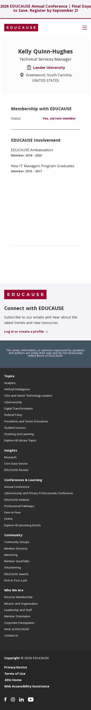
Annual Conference (16, 487)
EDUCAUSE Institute (16, 500)
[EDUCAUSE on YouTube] (31, 699)
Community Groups (16, 542)
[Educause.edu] (25, 295)
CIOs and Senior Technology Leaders (28, 396)
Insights (10, 451)
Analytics (10, 383)
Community (13, 535)
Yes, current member (59, 119)
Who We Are (13, 590)
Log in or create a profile (24, 332)
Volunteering (12, 568)
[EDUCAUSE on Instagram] (13, 699)
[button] (84, 27)
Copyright (12, 658)
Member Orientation (17, 616)
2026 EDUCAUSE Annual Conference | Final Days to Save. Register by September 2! (45, 9)
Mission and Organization (21, 604)
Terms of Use (14, 674)
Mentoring (10, 555)
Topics (9, 376)
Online (8, 519)
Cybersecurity (13, 402)
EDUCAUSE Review (16, 470)
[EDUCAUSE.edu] (21, 27)
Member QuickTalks (17, 561)
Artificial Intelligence (17, 389)
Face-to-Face (12, 512)
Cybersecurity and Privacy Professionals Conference (38, 493)
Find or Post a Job (15, 580)
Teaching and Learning (19, 434)
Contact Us (11, 636)
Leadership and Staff (18, 610)
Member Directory (16, 549)
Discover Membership (18, 597)
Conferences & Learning (23, 480)
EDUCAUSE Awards (16, 574)
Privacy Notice (15, 668)
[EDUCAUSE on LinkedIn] (21, 699)
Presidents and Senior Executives (26, 421)
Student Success (15, 428)
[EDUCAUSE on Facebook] (5, 699)
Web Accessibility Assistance (26, 687)
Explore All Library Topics (20, 440)
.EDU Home (13, 680)
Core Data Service (16, 464)
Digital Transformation (18, 409)
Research (10, 457)
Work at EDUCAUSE (16, 629)
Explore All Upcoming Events (22, 525)
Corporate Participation (19, 623)
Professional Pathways (19, 506)
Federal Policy (13, 415)
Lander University (49, 68)
